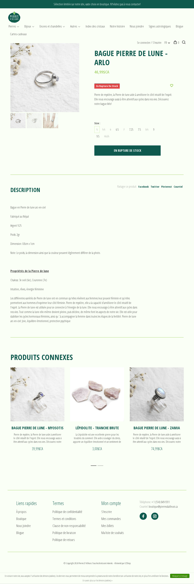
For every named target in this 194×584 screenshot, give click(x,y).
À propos (21, 511)
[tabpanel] (44, 77)
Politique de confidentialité (67, 511)
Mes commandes (111, 518)
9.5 (97, 136)
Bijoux (27, 26)
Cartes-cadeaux (18, 34)
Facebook (143, 186)
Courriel (178, 186)
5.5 (103, 129)
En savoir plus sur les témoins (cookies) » (98, 580)
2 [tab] (101, 465)
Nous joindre (137, 26)
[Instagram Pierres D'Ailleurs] (154, 516)
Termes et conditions (64, 518)
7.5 (139, 129)
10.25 (106, 136)
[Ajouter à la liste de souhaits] (171, 86)
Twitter (155, 186)
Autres (73, 26)
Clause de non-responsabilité (69, 525)
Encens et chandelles (51, 26)
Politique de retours (63, 539)
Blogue (179, 26)
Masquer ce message (179, 576)
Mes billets (107, 525)
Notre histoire (117, 26)
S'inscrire (106, 511)
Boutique (21, 518)
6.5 (117, 129)
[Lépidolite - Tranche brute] (97, 394)
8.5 (147, 129)
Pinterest (166, 186)
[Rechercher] (184, 43)
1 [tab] (94, 465)
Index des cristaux (95, 26)
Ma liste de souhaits (112, 532)
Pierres (12, 26)
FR (165, 43)
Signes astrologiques (160, 26)
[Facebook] (143, 516)
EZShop (128, 563)
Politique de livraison (64, 532)
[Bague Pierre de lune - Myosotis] (37, 394)
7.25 (131, 129)
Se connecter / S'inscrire (149, 43)
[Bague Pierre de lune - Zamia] (157, 394)
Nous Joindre (23, 525)
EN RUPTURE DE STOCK (127, 150)
